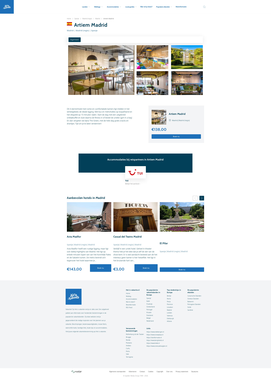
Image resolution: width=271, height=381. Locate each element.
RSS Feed (129, 307)
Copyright (160, 372)
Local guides (129, 7)
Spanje (76, 19)
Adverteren (132, 372)
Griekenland (151, 307)
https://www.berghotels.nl (155, 340)
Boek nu (176, 136)
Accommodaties (113, 7)
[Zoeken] (203, 7)
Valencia (170, 316)
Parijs (169, 302)
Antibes (128, 346)
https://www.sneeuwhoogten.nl (157, 346)
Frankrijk (149, 304)
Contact (142, 372)
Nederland (150, 321)
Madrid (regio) (87, 19)
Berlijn (169, 296)
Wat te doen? (130, 302)
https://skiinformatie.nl (154, 338)
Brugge (128, 337)
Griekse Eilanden (193, 299)
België (149, 318)
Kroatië (149, 312)
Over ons (169, 372)
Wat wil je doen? (146, 7)
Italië (148, 301)
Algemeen (74, 39)
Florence (170, 304)
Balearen (190, 302)
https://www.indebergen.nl (155, 332)
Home (69, 19)
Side (127, 354)
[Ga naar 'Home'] (7, 7)
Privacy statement (182, 372)
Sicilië (189, 307)
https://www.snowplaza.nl (155, 335)
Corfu (128, 348)
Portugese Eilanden (194, 304)
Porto (128, 351)
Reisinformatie (181, 7)
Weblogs (97, 7)
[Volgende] (201, 198)
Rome (169, 299)
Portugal (149, 310)
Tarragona (129, 357)
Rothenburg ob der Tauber (135, 334)
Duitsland (150, 315)
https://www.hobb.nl (153, 343)
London (169, 313)
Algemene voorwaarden (117, 372)
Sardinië (190, 310)
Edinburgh (170, 318)
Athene (169, 321)
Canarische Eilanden (194, 296)
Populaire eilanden (163, 7)
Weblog (128, 296)
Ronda (128, 340)
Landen (85, 7)
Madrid (97, 19)
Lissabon (170, 307)
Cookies (150, 372)
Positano (129, 343)
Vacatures (194, 372)
